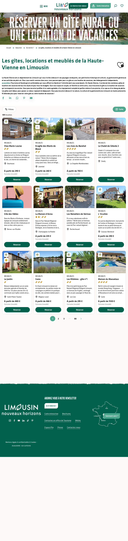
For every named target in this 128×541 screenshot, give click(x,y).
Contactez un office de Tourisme (57, 420)
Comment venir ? (112, 416)
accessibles (6, 83)
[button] (115, 6)
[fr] (63, 5)
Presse (60, 427)
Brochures (66, 413)
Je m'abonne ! (51, 405)
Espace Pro (49, 427)
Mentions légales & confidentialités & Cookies (21, 442)
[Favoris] (122, 5)
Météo (78, 420)
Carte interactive (51, 413)
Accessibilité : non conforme (21, 446)
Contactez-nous (73, 427)
